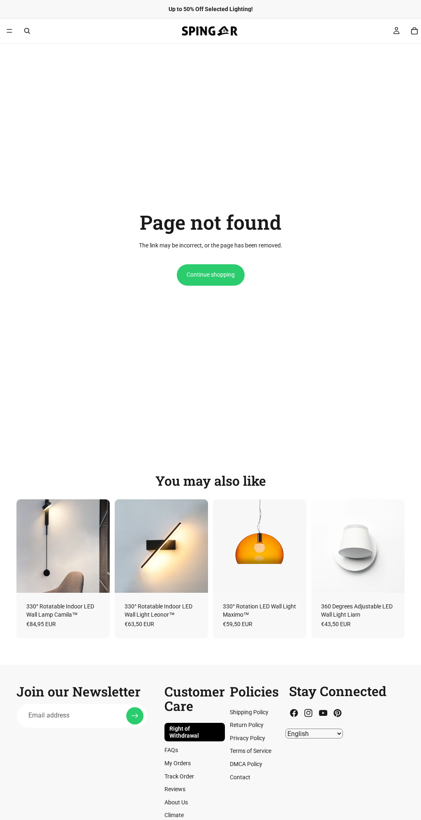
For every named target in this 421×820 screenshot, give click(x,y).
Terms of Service (250, 751)
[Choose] (97, 580)
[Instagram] (308, 713)
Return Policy (247, 725)
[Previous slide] (25, 546)
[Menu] (9, 30)
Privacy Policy (247, 738)
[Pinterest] (337, 713)
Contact (240, 777)
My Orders (177, 763)
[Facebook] (294, 713)
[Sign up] (134, 715)
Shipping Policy (249, 712)
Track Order (179, 776)
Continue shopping (211, 274)
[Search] (27, 31)
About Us (176, 802)
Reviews (174, 789)
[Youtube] (323, 713)
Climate (174, 815)
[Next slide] (101, 546)
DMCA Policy (246, 764)
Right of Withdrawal (184, 732)
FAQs (171, 750)
